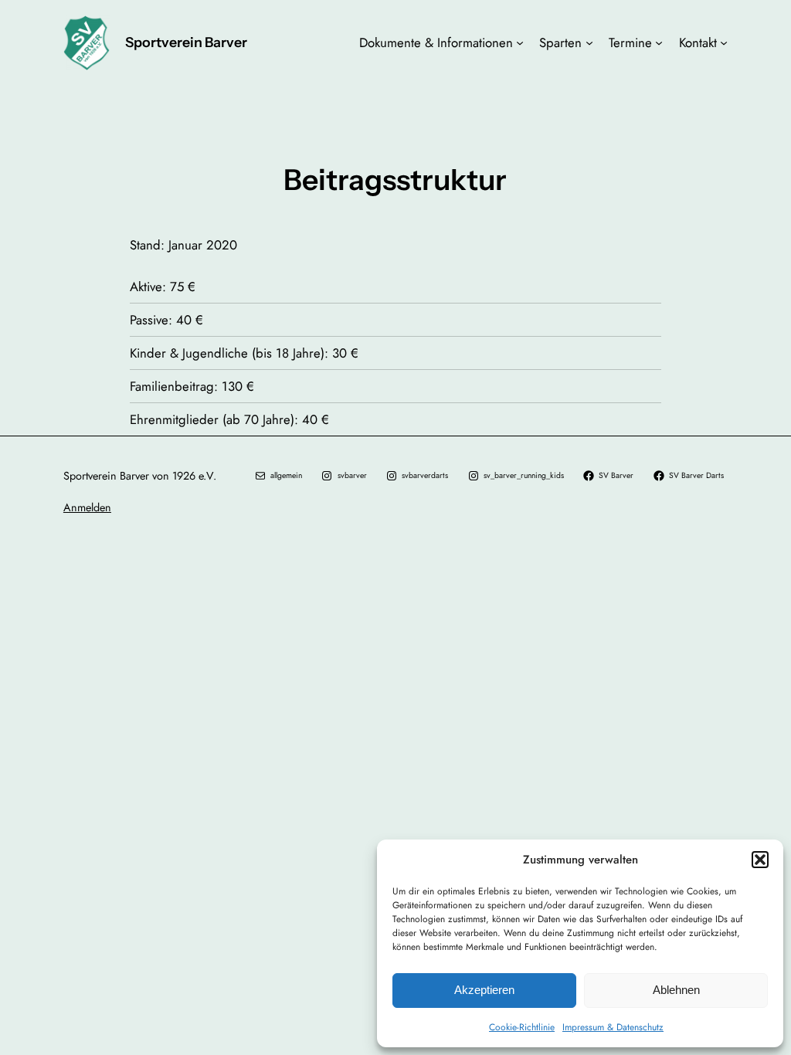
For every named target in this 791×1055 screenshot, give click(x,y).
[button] (760, 859)
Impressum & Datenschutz (613, 1027)
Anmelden (87, 507)
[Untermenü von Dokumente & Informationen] (520, 42)
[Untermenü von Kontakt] (724, 42)
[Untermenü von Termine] (659, 42)
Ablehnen (676, 989)
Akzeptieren (484, 989)
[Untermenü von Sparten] (589, 42)
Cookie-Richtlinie (522, 1027)
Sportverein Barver (186, 42)
